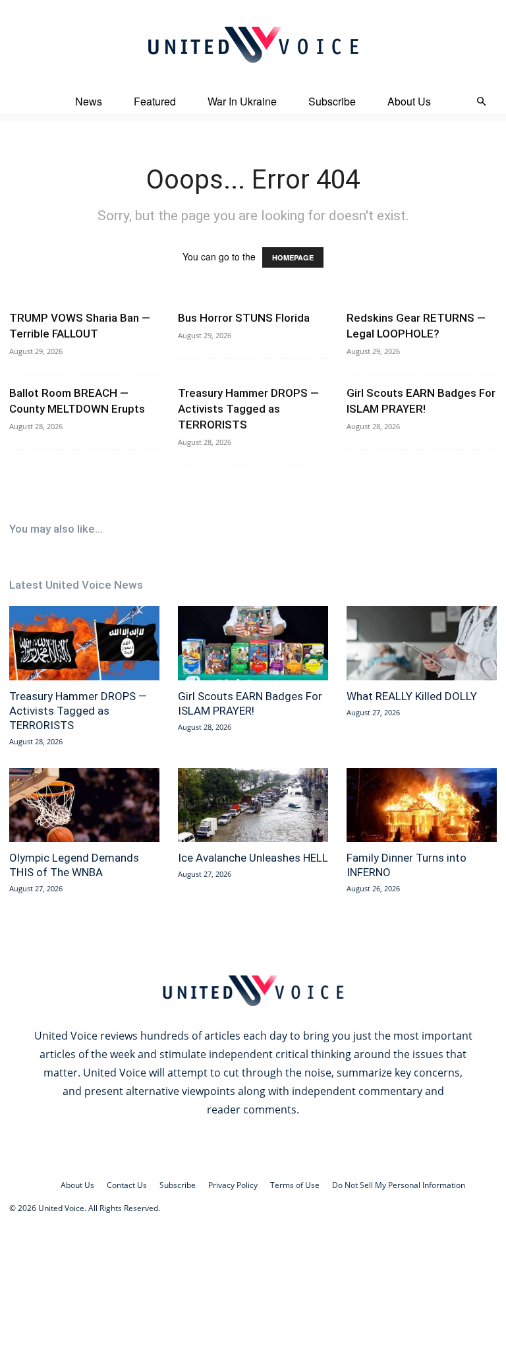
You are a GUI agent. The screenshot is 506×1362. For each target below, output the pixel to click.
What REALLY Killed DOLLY (412, 696)
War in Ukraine (242, 101)
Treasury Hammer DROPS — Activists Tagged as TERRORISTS (248, 408)
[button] (481, 102)
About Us (409, 101)
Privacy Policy (233, 1185)
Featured (155, 101)
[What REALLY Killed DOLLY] (422, 643)
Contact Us (127, 1185)
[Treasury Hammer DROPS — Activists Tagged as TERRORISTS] (84, 643)
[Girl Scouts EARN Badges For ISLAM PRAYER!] (253, 643)
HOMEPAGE (293, 257)
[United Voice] (253, 44)
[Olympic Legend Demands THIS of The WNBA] (84, 805)
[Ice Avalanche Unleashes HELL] (253, 805)
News (88, 101)
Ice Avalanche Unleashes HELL (253, 857)
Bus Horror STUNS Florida (244, 317)
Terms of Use (295, 1185)
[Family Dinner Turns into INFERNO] (422, 805)
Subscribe (332, 101)
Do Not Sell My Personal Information (398, 1185)
